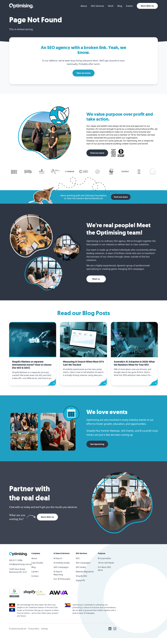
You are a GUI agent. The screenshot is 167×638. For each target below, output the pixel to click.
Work (110, 5)
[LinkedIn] (109, 628)
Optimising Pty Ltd (18, 628)
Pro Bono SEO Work (104, 568)
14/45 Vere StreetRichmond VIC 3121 (18, 570)
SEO (78, 558)
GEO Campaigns (61, 567)
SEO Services (97, 5)
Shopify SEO (81, 576)
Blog (119, 5)
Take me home (83, 73)
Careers (35, 571)
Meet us (96, 279)
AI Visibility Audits (62, 562)
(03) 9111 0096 (15, 560)
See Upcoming (97, 444)
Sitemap (44, 628)
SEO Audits (81, 567)
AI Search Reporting (58, 573)
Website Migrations (85, 571)
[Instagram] (114, 628)
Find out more (97, 153)
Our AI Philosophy (62, 579)
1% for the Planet (106, 562)
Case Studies (37, 562)
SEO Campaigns (83, 562)
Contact (35, 576)
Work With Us (147, 6)
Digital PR (80, 580)
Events (129, 5)
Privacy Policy (33, 628)
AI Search (58, 558)
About (84, 5)
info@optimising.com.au (18, 564)
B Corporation (104, 558)
